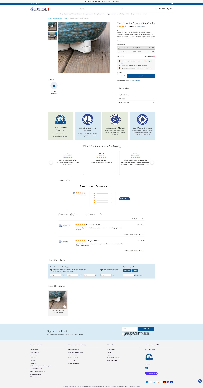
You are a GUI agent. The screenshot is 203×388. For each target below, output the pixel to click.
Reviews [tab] (61, 180)
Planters (66, 18)
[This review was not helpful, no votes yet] (142, 235)
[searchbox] (64, 214)
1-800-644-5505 (35, 4)
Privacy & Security (35, 377)
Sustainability (110, 355)
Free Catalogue (34, 352)
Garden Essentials (57, 18)
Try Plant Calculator (134, 80)
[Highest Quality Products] (142, 119)
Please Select (121, 44)
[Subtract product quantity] (118, 76)
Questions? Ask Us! (73, 349)
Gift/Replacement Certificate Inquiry (40, 366)
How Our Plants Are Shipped (38, 371)
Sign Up (146, 328)
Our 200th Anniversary (113, 358)
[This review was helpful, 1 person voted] (139, 235)
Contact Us (33, 360)
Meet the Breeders (112, 360)
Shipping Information (36, 368)
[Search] (122, 8)
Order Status (33, 358)
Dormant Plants (72, 355)
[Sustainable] (115, 119)
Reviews (109, 352)
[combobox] (80, 214)
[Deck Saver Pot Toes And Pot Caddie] (84, 47)
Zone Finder (71, 360)
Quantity (119, 72)
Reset (135, 270)
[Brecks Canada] (39, 8)
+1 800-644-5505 (150, 349)
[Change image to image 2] (52, 36)
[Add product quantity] (124, 76)
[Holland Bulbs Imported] (87, 119)
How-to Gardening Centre (75, 352)
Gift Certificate (34, 349)
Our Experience (111, 349)
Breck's (87, 386)
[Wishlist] (156, 8)
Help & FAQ (33, 363)
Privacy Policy (128, 386)
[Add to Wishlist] (65, 307)
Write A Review (124, 199)
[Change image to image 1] (52, 26)
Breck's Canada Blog (74, 363)
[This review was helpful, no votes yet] (139, 250)
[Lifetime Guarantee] (60, 119)
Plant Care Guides (73, 358)
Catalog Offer (34, 355)
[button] (51, 162)
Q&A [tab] (68, 180)
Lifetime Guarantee (35, 374)
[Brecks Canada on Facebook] (172, 4)
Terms (135, 386)
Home (49, 18)
